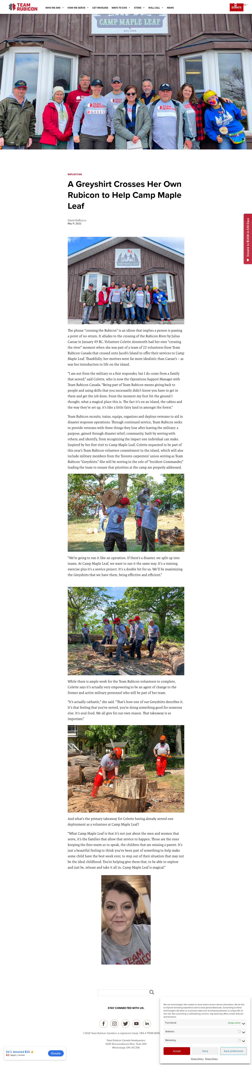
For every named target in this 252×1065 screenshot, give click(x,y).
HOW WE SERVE (76, 7)
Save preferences (233, 1051)
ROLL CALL (154, 7)
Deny (205, 1051)
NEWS (170, 7)
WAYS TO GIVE (119, 7)
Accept (177, 1051)
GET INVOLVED (100, 7)
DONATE (237, 7)
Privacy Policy (197, 1059)
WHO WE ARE (53, 7)
